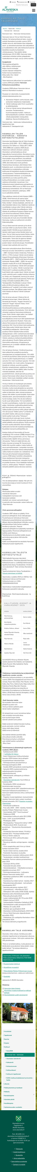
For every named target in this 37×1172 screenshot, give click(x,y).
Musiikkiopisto (8, 1103)
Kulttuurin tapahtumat (13, 1074)
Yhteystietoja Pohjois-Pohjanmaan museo (18, 971)
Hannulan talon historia (12, 988)
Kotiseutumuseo (11, 1066)
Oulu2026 (9, 1051)
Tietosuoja (19, 1149)
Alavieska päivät (9, 1099)
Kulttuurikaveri (11, 1070)
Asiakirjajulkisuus (19, 1152)
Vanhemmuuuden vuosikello (13, 1107)
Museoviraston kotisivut (12, 964)
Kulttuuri (7, 1047)
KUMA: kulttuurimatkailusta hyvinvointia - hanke (19, 1079)
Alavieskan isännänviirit (11, 780)
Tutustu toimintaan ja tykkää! (12, 573)
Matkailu (7, 1092)
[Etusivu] (10, 9)
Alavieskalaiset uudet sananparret (15, 995)
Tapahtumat (8, 1035)
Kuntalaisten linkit (23, 2)
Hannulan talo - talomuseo (14, 1055)
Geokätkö (7, 977)
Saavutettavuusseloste (19, 1161)
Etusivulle (13, 2)
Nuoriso (6, 1039)
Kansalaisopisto (9, 1095)
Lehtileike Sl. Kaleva (11, 754)
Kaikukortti (9, 1062)
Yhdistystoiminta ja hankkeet (13, 1088)
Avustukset (7, 1031)
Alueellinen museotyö (11, 967)
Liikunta (6, 1084)
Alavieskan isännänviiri (13, 1059)
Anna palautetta (19, 1158)
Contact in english (19, 1165)
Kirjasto (6, 1043)
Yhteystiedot (32, 2)
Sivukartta (19, 1155)
